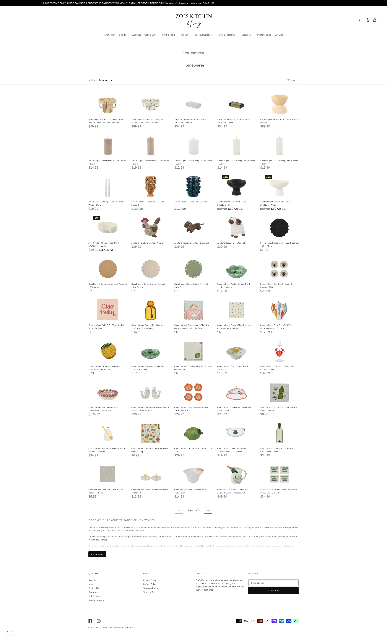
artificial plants (148, 546)
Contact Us (93, 588)
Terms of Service (151, 592)
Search (91, 580)
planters (255, 527)
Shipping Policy (150, 588)
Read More (97, 554)
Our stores (93, 592)
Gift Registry (94, 596)
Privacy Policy (149, 580)
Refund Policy (149, 584)
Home (186, 52)
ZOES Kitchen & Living (103, 627)
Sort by (92, 80)
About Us (93, 584)
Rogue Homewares (183, 546)
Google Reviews (96, 600)
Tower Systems (129, 627)
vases (266, 527)
